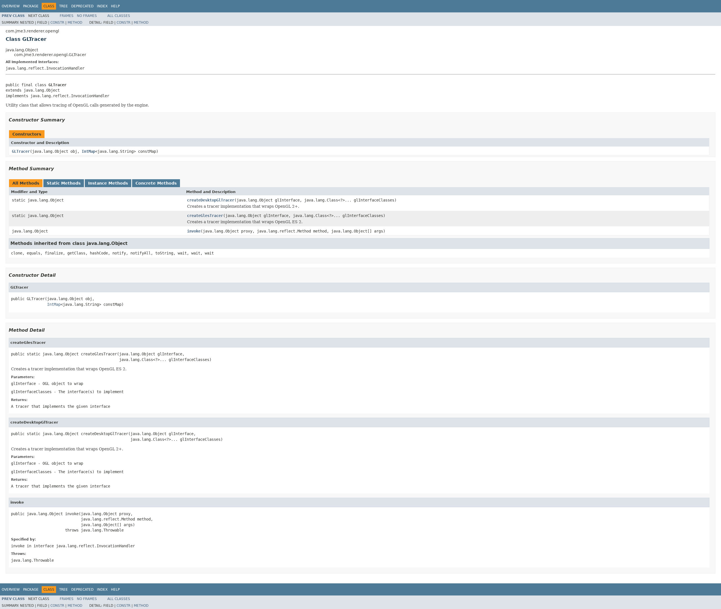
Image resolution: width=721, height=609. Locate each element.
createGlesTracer (205, 215)
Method (75, 23)
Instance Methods (108, 183)
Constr (57, 23)
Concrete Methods (156, 183)
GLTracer (21, 151)
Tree (63, 6)
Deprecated (82, 6)
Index (102, 6)
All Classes (118, 16)
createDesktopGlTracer (210, 200)
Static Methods (64, 183)
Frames (67, 16)
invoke (194, 231)
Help (115, 6)
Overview (11, 6)
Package (31, 6)
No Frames (87, 16)
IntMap (88, 151)
